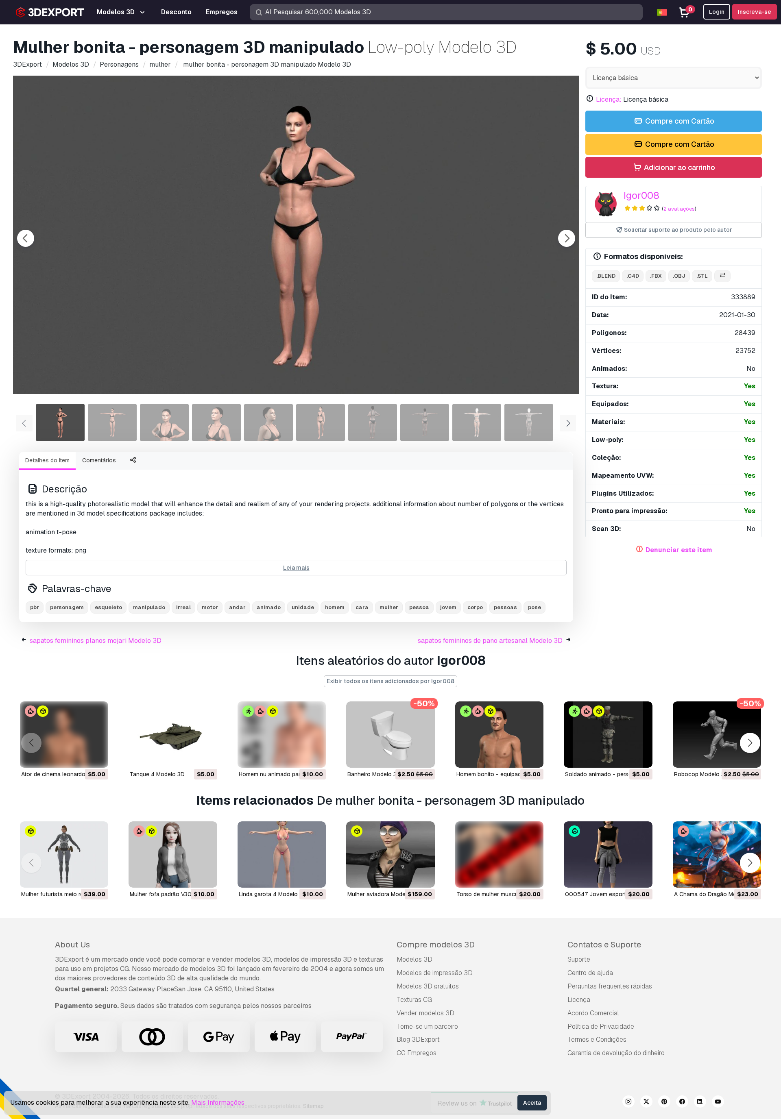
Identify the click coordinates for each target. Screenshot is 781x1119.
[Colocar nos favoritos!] (96, 756)
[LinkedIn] (700, 1103)
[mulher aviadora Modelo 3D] (390, 854)
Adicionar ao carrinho (678, 167)
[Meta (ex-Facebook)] (682, 1103)
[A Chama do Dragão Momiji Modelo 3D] (717, 854)
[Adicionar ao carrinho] (79, 756)
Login (716, 11)
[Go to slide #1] (60, 422)
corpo (475, 607)
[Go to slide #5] (268, 422)
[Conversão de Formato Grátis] (722, 276)
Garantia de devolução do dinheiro (616, 1053)
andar (237, 607)
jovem (448, 607)
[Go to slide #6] (320, 422)
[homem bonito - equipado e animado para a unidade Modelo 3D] (499, 734)
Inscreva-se (754, 11)
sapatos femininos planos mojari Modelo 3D (95, 640)
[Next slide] (566, 238)
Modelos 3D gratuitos (428, 986)
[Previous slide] (25, 238)
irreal (183, 607)
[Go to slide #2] (112, 422)
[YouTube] (718, 1103)
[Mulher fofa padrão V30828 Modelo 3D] (173, 854)
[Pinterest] (664, 1103)
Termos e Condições (596, 1039)
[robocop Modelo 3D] (717, 734)
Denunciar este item (679, 550)
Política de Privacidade (600, 1026)
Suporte (578, 959)
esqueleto (108, 607)
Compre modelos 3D (436, 944)
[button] (750, 742)
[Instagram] (628, 1103)
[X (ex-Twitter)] (646, 1103)
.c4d (632, 275)
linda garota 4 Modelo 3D (273, 894)
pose (534, 607)
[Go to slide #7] (372, 422)
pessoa (419, 607)
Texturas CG (414, 999)
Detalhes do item (47, 460)
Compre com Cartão (679, 121)
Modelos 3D (414, 959)
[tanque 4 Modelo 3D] (173, 734)
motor (210, 607)
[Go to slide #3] (164, 422)
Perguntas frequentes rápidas (609, 986)
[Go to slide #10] (528, 422)
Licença (578, 999)
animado (269, 607)
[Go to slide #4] (216, 422)
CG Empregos (416, 1053)
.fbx (656, 275)
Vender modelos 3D (425, 1013)
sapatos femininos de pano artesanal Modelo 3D (490, 640)
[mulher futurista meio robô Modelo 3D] (64, 854)
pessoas (505, 607)
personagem (67, 607)
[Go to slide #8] (424, 422)
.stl (702, 275)
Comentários (99, 460)
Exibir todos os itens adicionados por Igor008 (390, 681)
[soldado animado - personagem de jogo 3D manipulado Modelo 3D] (608, 734)
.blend (605, 275)
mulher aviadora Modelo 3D (383, 894)
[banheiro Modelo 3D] (390, 734)
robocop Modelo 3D (701, 774)
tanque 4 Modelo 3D (157, 774)
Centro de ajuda (590, 973)
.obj (679, 275)
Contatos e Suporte (604, 944)
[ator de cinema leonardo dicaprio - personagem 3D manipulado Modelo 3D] (64, 734)
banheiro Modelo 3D (374, 774)
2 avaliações (679, 208)
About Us (72, 944)
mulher (389, 607)
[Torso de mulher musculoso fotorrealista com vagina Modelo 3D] (499, 854)
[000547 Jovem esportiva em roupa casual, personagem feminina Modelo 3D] (608, 854)
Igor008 (641, 195)
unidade (303, 607)
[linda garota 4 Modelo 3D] (282, 854)
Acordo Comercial (593, 1013)
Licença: (609, 99)
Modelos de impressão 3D (435, 973)
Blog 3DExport (418, 1039)
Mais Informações (217, 1102)
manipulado (149, 607)
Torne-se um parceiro (427, 1026)
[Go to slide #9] (476, 422)
